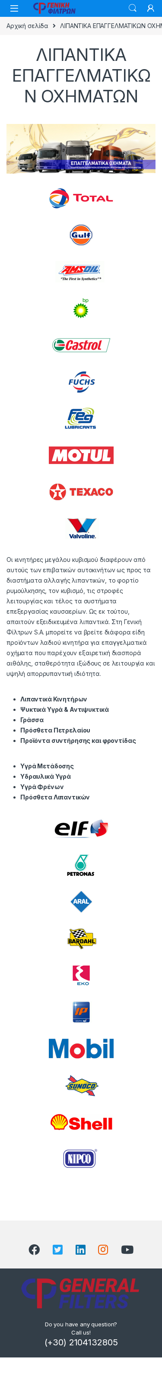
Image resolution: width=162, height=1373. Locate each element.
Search (132, 8)
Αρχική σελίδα (27, 25)
